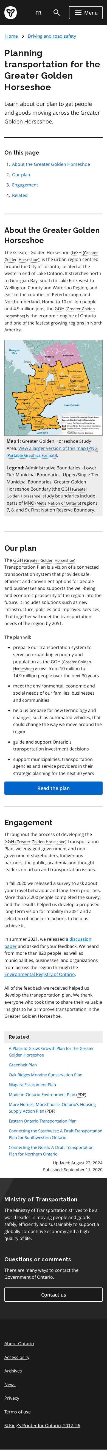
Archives (13, 1371)
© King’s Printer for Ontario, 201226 (42, 1426)
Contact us (53, 1294)
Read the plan (53, 788)
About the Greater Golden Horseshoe (51, 164)
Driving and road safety (52, 36)
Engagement (25, 185)
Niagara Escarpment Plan (32, 1084)
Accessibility (16, 1357)
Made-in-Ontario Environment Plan (42, 1094)
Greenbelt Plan (23, 1064)
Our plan (21, 175)
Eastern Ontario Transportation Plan (43, 1121)
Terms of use (17, 1412)
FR (38, 12)
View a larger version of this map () (58, 451)
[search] (56, 12)
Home (11, 36)
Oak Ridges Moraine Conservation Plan (45, 1074)
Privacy (11, 1398)
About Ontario (19, 1344)
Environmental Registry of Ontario (39, 974)
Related (20, 195)
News (10, 1385)
